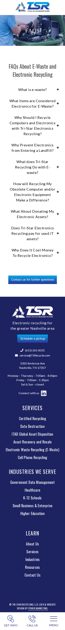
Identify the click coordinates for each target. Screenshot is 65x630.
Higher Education (32, 513)
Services (32, 551)
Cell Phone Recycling (32, 457)
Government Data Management (32, 482)
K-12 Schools (32, 497)
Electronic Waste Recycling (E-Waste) (32, 449)
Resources (32, 567)
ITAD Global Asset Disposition (32, 434)
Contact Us (32, 575)
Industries (32, 559)
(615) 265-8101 (35, 350)
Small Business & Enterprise (33, 505)
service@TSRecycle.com (35, 355)
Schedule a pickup (32, 338)
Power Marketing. (38, 608)
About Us (32, 543)
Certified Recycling (32, 418)
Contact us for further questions (32, 279)
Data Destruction (32, 426)
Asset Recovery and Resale (32, 442)
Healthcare (32, 490)
